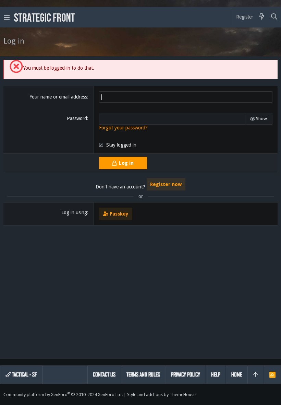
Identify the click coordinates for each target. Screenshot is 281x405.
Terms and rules (143, 374)
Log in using (74, 212)
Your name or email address (58, 97)
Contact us (104, 374)
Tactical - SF (24, 374)
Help (215, 374)
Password (77, 118)
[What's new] (262, 17)
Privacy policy (185, 374)
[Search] (274, 17)
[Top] (255, 375)
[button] (7, 17)
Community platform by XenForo (63, 394)
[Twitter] (274, 394)
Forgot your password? (123, 127)
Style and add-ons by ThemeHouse (161, 394)
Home (236, 374)
